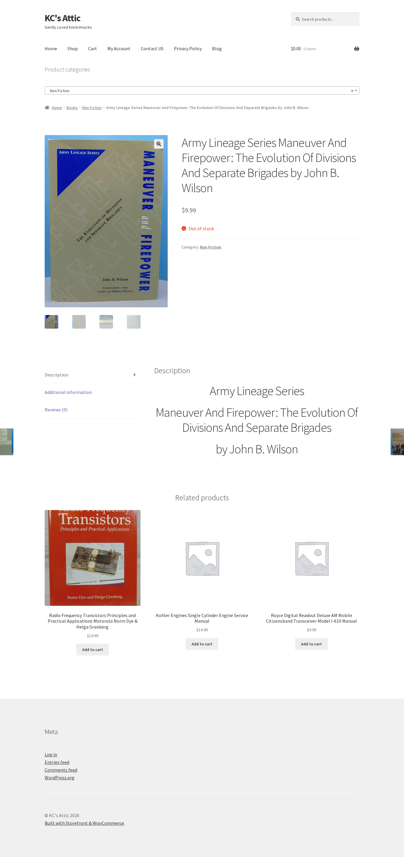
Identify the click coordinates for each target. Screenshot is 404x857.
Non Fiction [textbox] (200, 90)
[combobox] (202, 90)
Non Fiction (92, 107)
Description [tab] (56, 375)
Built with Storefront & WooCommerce (84, 823)
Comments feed (61, 770)
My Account (118, 48)
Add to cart (92, 649)
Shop (72, 48)
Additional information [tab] (68, 392)
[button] (159, 144)
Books (72, 107)
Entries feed (57, 762)
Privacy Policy (188, 48)
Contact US (152, 48)
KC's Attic (62, 18)
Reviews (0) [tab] (56, 410)
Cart (92, 48)
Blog (217, 48)
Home (51, 48)
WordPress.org (60, 777)
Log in (51, 754)
